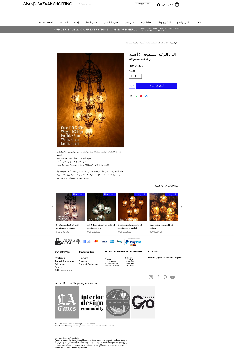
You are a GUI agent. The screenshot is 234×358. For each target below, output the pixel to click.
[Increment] (131, 76)
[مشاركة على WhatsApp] (136, 96)
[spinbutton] (135, 76)
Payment (83, 258)
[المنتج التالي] (52, 207)
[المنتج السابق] (181, 207)
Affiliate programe (64, 270)
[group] (117, 213)
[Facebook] (158, 277)
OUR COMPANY (62, 252)
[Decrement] (139, 76)
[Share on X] (131, 96)
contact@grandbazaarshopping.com (165, 258)
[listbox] (143, 3)
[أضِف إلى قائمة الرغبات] (132, 86)
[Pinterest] (165, 277)
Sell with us (60, 264)
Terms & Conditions (64, 261)
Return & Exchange (88, 264)
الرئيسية (173, 43)
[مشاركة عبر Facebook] (146, 96)
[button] (143, 3)
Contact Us (60, 267)
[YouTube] (172, 277)
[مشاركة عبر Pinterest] (141, 96)
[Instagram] (151, 277)
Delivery (83, 261)
